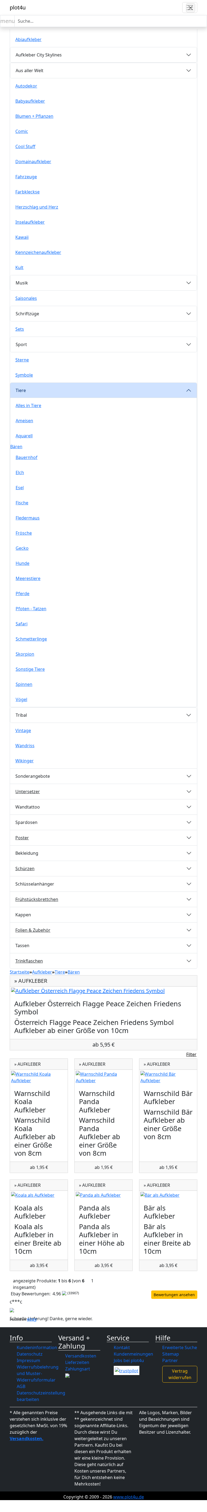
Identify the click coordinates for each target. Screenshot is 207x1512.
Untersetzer (27, 791)
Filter (191, 1054)
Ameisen (24, 421)
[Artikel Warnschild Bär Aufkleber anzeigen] (168, 1077)
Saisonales (26, 298)
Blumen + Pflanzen (34, 116)
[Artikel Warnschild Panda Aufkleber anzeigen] (103, 1077)
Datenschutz (30, 1354)
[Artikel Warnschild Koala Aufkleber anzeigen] (39, 1077)
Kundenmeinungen (133, 1354)
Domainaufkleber (33, 162)
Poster (22, 838)
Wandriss (24, 746)
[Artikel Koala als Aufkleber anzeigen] (39, 1195)
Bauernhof (26, 457)
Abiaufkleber (28, 39)
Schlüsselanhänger (34, 884)
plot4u (18, 7)
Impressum (28, 1360)
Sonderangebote (32, 776)
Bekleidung (26, 853)
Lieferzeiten (77, 1362)
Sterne (22, 360)
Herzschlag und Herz (36, 207)
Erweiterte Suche (179, 1347)
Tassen (22, 945)
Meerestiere (28, 578)
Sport (21, 344)
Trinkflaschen (29, 961)
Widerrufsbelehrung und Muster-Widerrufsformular (37, 1373)
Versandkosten (80, 1356)
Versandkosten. (26, 1438)
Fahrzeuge (26, 177)
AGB (21, 1386)
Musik (22, 283)
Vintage (23, 730)
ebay (32, 1319)
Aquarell (24, 436)
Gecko (22, 548)
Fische (22, 503)
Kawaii (22, 237)
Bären (16, 447)
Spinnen (24, 684)
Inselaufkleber (30, 222)
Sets (19, 329)
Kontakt (122, 1347)
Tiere (21, 390)
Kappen (23, 915)
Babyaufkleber (30, 101)
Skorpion (25, 654)
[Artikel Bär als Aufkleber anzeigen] (168, 1195)
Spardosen (26, 822)
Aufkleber (42, 972)
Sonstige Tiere (30, 669)
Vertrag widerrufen (179, 1374)
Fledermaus (28, 518)
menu (7, 21)
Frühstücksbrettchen (36, 899)
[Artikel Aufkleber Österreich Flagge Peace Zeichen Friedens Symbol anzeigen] (103, 991)
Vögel (21, 699)
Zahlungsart (77, 1369)
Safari (21, 624)
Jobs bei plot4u (129, 1360)
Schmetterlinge (31, 639)
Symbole (24, 375)
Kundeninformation (37, 1347)
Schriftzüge (27, 314)
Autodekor (26, 86)
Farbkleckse (27, 192)
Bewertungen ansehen (174, 1294)
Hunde (22, 563)
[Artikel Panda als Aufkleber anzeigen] (103, 1195)
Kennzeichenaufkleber (38, 252)
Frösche (24, 533)
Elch (20, 472)
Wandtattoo (27, 807)
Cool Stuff (25, 146)
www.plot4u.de (128, 1497)
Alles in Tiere (28, 405)
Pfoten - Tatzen (31, 609)
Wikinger (24, 761)
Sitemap (170, 1354)
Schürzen (24, 868)
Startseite (19, 972)
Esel (20, 488)
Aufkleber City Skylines (39, 55)
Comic (21, 131)
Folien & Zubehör (32, 930)
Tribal (21, 715)
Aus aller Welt (29, 70)
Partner (170, 1360)
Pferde (22, 593)
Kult (19, 267)
